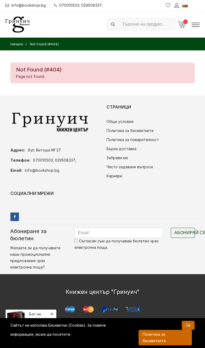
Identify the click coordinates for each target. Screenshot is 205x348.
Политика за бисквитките (130, 130)
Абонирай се (184, 232)
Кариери (114, 176)
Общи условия (120, 121)
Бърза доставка (121, 148)
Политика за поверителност (133, 139)
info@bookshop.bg (28, 5)
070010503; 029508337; (80, 5)
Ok (188, 325)
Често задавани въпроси (130, 167)
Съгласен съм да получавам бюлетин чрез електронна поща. (116, 244)
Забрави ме (117, 157)
